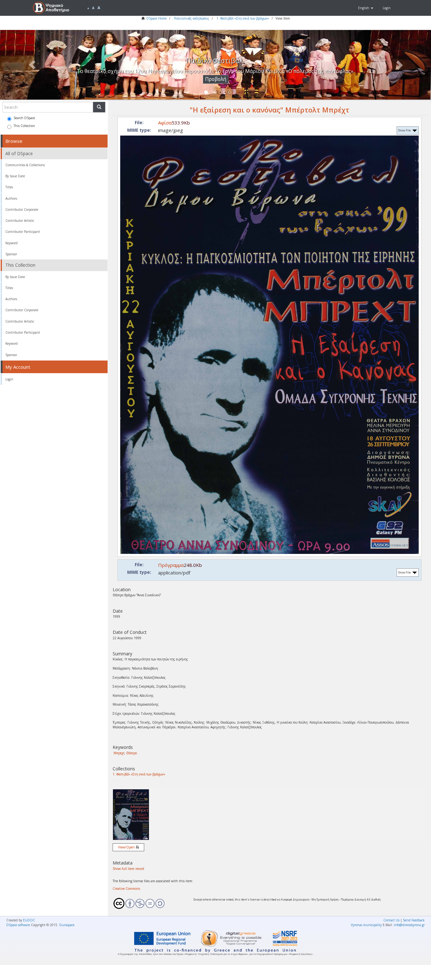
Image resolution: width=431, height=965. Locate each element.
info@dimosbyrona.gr (409, 925)
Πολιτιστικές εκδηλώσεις (191, 18)
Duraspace (66, 925)
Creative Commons (126, 888)
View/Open (127, 847)
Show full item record (128, 868)
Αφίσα (165, 122)
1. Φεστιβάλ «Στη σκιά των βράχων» (242, 18)
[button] (365, 8)
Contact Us (391, 920)
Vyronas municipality (366, 925)
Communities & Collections (25, 165)
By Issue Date (15, 176)
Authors (11, 198)
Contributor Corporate (21, 209)
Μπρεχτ (119, 753)
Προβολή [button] (215, 79)
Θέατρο (131, 753)
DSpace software (18, 925)
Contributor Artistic (19, 220)
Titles (9, 187)
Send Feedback (414, 920)
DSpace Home (156, 18)
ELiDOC (29, 920)
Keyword (11, 243)
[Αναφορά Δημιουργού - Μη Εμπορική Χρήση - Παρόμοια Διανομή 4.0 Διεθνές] (148, 903)
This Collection (24, 126)
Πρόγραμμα (171, 565)
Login (9, 379)
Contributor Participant (22, 231)
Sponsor (11, 254)
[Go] (99, 107)
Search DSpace (24, 118)
